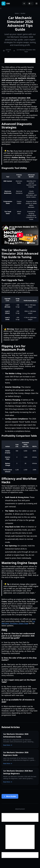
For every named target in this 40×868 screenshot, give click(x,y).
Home (17, 13)
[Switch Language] (30, 3)
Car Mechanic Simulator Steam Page (18, 622)
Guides (23, 13)
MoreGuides (11, 796)
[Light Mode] (24, 3)
